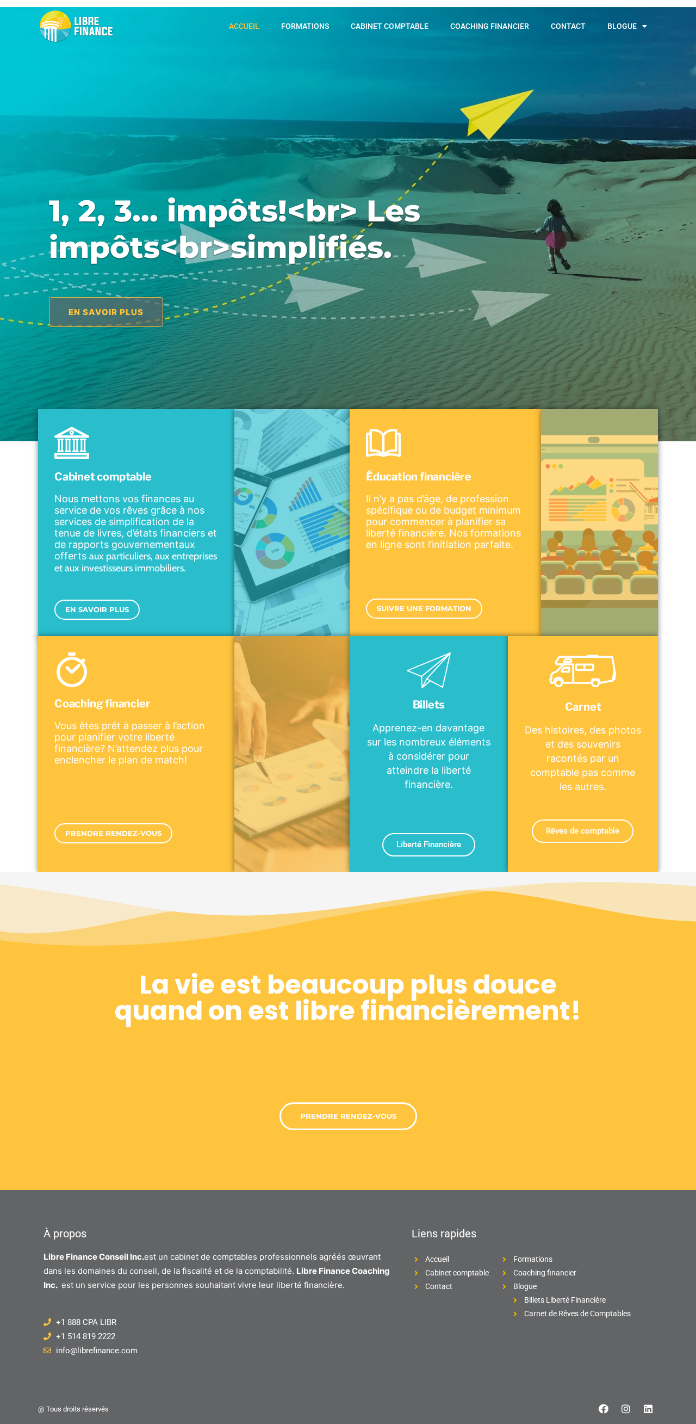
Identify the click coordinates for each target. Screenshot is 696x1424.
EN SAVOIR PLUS (106, 312)
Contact (568, 26)
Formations (305, 26)
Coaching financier (489, 26)
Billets (429, 704)
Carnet (583, 706)
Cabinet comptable (389, 26)
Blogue (622, 26)
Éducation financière (418, 476)
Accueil (244, 26)
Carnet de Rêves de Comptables (577, 1313)
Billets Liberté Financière (565, 1300)
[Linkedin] (648, 1409)
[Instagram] (626, 1409)
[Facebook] (603, 1409)
